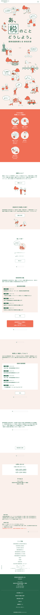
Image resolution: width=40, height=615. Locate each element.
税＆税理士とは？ (20, 592)
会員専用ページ (20, 604)
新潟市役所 (20, 561)
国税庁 (20, 557)
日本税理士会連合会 (20, 547)
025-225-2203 (21, 470)
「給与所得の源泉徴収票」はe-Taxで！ (20, 563)
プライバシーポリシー (20, 607)
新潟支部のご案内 (20, 598)
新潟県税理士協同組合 (20, 545)
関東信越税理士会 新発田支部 (20, 555)
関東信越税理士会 (20, 549)
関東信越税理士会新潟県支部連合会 (20, 543)
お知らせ (20, 601)
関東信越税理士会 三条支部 (20, 553)
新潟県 (20, 559)
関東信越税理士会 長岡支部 (20, 551)
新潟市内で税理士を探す (20, 595)
